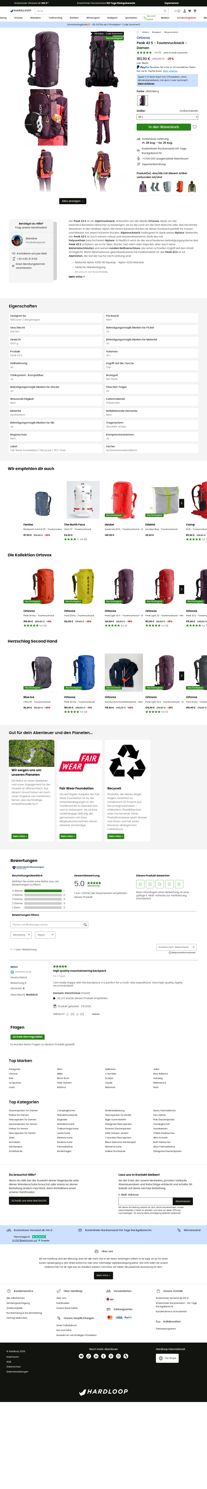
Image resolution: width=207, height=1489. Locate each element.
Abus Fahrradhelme (164, 1147)
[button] (43, 59)
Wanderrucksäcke (67, 1115)
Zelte (11, 1138)
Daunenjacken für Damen (23, 1111)
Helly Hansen (64, 1083)
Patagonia (14, 1069)
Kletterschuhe (65, 1138)
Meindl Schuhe (113, 1147)
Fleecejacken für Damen (22, 1120)
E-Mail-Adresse (129, 1194)
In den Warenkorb (164, 127)
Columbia (110, 1074)
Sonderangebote (186, 18)
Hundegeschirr (161, 1124)
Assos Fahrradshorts (164, 1111)
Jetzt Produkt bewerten (175, 53)
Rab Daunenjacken (164, 1120)
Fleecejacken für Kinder (118, 1115)
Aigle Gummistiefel (115, 1120)
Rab (11, 1078)
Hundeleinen (160, 1129)
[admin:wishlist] (195, 127)
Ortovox (143, 38)
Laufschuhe (63, 1133)
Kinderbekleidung (114, 1111)
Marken (165, 18)
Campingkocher (66, 1111)
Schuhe (18, 18)
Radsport (112, 18)
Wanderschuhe (65, 1124)
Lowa (12, 1087)
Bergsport (156, 32)
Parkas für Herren (18, 1129)
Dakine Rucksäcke (115, 1151)
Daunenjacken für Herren (23, 1124)
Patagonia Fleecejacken (118, 1124)
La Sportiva (15, 1083)
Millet (60, 1074)
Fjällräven (110, 1069)
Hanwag (158, 1078)
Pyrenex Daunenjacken (118, 1129)
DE (175, 11)
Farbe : (148, 91)
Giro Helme (159, 1115)
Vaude (108, 1083)
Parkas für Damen (19, 1115)
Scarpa (109, 1078)
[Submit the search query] (165, 11)
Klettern (74, 18)
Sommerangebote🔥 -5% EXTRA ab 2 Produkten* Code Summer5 (103, 25)
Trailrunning (55, 18)
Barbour (61, 1087)
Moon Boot (63, 1078)
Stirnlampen (15, 1147)
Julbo (156, 1069)
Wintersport (93, 18)
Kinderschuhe (64, 1142)
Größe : (141, 111)
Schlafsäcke (15, 1151)
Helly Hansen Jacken (116, 1133)
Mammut (110, 1087)
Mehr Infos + (77, 277)
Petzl (155, 1087)
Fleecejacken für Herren (22, 1133)
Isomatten (14, 1142)
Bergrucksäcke (171, 32)
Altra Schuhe (160, 1138)
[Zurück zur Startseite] (139, 32)
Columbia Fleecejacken (118, 1138)
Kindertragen (64, 1151)
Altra (59, 1069)
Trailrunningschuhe (68, 1129)
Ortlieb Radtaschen (164, 1133)
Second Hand (150, 18)
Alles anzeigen (71, 201)
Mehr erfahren (146, 84)
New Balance (160, 1074)
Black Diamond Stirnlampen (120, 1142)
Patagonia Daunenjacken (167, 1151)
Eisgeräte (62, 1120)
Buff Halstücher (162, 1142)
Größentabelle (189, 111)
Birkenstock (159, 1083)
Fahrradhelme (65, 1147)
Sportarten (131, 18)
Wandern (35, 18)
